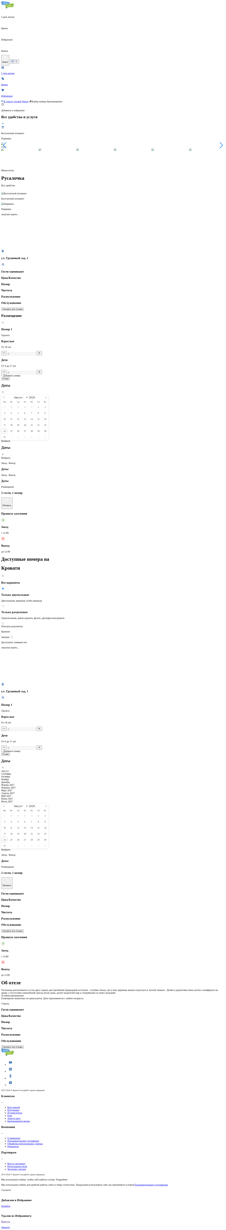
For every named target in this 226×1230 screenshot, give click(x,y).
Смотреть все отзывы (12, 309)
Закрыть (5, 1227)
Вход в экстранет (16, 1163)
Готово (5, 379)
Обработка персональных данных (25, 1143)
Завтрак (5, 637)
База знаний (13, 1107)
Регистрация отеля (17, 1166)
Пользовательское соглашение (23, 1141)
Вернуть (5, 1221)
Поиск (25, 101)
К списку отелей (12, 101)
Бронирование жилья (18, 1121)
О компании (13, 1138)
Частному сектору (16, 1169)
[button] (5, 145)
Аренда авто (13, 1118)
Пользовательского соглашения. (151, 1185)
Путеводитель (14, 1113)
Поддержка (13, 1110)
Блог (9, 1115)
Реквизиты (13, 1146)
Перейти (5, 1206)
